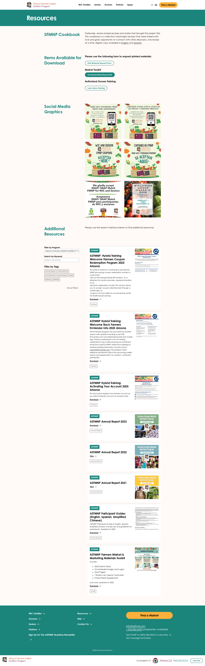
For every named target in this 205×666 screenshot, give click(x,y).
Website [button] (56, 279)
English (125, 43)
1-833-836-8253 (134, 629)
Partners (119, 5)
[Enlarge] (118, 107)
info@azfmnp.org (135, 626)
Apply (130, 5)
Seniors (97, 5)
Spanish (138, 43)
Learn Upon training (96, 88)
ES (156, 5)
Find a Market (168, 5)
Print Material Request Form (99, 63)
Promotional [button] (49, 275)
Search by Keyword (53, 256)
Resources (82, 613)
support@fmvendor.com (100, 350)
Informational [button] (63, 271)
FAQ (79, 618)
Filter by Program (52, 247)
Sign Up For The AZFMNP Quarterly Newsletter (52, 634)
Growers (108, 5)
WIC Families (85, 5)
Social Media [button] (61, 275)
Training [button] (48, 279)
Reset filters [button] (72, 288)
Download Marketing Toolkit (100, 75)
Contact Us (83, 624)
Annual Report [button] (50, 271)
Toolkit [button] (71, 275)
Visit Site (196, 660)
